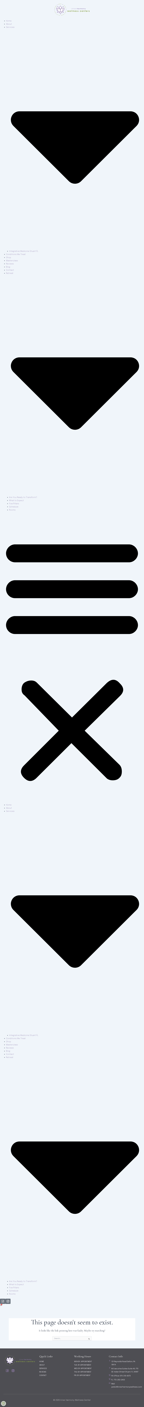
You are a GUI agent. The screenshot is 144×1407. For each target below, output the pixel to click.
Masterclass (12, 261)
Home (8, 21)
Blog (8, 267)
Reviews (10, 264)
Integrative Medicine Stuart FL (23, 251)
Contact (10, 270)
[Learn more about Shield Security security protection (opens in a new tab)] (3, 1403)
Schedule (13, 507)
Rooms (12, 510)
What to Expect (16, 501)
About (9, 24)
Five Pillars (14, 504)
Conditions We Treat (16, 254)
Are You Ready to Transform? (23, 497)
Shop (8, 258)
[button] (72, 659)
